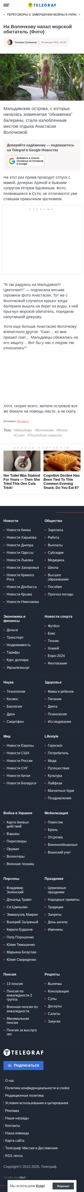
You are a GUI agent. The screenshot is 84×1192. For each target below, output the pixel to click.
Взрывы (13, 834)
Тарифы (13, 652)
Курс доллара (17, 660)
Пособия (55, 587)
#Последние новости (44, 435)
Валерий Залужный (22, 922)
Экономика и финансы (14, 618)
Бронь (53, 830)
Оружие (13, 849)
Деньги (12, 630)
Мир (7, 736)
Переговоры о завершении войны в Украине (44, 14)
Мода (52, 761)
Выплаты (55, 545)
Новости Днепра (20, 545)
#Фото (62, 430)
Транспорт (15, 637)
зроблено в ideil (15, 1177)
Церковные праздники (57, 890)
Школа (53, 567)
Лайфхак (55, 783)
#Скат (19, 435)
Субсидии (56, 552)
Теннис (53, 641)
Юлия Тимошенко (21, 945)
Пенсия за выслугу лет (22, 1032)
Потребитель (58, 753)
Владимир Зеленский (15, 890)
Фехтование (57, 663)
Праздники (54, 878)
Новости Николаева (23, 602)
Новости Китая (18, 776)
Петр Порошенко (20, 937)
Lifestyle (51, 736)
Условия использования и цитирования (36, 1103)
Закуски (54, 1021)
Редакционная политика (24, 1095)
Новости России (20, 761)
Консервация (58, 991)
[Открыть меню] (6, 5)
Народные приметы (63, 899)
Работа (53, 537)
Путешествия (58, 768)
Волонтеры (16, 856)
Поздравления (59, 798)
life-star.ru (23, 421)
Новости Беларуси (21, 783)
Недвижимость (19, 645)
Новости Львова (20, 560)
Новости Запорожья (23, 567)
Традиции (55, 907)
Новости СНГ (17, 768)
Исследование (59, 721)
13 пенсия (15, 984)
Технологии (16, 691)
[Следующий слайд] (79, 14)
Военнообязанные (63, 845)
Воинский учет (59, 852)
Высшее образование (58, 577)
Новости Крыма (19, 594)
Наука (8, 682)
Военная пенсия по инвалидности (22, 1009)
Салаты (54, 1014)
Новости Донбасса (22, 587)
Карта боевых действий (18, 824)
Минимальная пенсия (18, 1020)
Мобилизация (56, 813)
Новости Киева (19, 530)
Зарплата (55, 530)
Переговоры (17, 841)
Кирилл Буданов (20, 929)
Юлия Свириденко (21, 959)
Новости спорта (58, 616)
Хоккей (53, 648)
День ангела (57, 922)
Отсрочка (55, 837)
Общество (53, 521)
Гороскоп (55, 745)
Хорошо (63, 1186)
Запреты (55, 914)
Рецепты (52, 974)
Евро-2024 (56, 656)
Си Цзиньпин (17, 907)
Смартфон (15, 721)
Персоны (11, 878)
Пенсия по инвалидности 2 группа (19, 995)
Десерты (55, 1006)
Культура (55, 776)
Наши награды (17, 1118)
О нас (9, 1080)
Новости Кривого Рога (20, 577)
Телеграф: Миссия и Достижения (31, 1148)
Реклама (12, 1111)
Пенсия (9, 974)
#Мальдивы (23, 430)
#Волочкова (44, 430)
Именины (55, 929)
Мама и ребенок (61, 691)
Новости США (18, 753)
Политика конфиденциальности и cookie (37, 1088)
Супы (52, 999)
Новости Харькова (21, 537)
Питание (55, 699)
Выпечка (55, 984)
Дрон (11, 714)
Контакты (12, 1125)
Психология (57, 714)
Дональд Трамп (19, 899)
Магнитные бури (61, 790)
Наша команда (17, 1133)
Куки (40, 1186)
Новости (10, 521)
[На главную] (42, 5)
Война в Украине (17, 813)
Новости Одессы (20, 552)
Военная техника (20, 864)
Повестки (55, 822)
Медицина (56, 560)
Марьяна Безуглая (21, 952)
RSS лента (14, 1156)
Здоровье (53, 682)
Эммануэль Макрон (22, 914)
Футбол (53, 626)
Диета (52, 706)
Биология (14, 706)
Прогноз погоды (60, 594)
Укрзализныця (18, 667)
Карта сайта (14, 1140)
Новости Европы (20, 745)
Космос (12, 699)
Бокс (51, 633)
